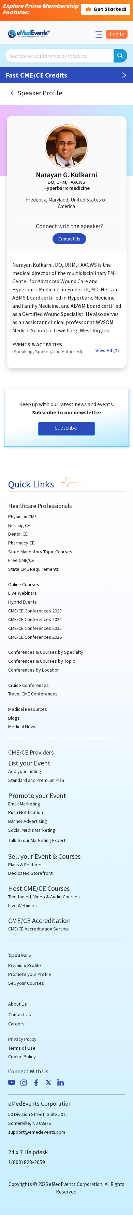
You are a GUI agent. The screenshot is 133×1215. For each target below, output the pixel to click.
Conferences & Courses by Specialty (45, 652)
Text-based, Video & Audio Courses (44, 897)
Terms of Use (21, 1048)
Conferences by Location (34, 670)
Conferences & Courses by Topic (41, 661)
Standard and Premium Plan (36, 780)
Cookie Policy (22, 1056)
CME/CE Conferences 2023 (35, 611)
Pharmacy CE (21, 543)
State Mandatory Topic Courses (40, 552)
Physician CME (22, 516)
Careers (16, 1024)
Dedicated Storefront (30, 873)
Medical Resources (27, 709)
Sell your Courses (26, 983)
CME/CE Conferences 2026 (35, 637)
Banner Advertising (27, 821)
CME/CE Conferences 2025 (35, 628)
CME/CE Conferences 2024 (35, 619)
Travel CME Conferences (33, 694)
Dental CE (18, 534)
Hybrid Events (22, 602)
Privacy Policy (22, 1039)
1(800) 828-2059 (26, 1162)
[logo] (29, 33)
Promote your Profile (29, 974)
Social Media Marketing (31, 830)
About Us (17, 1004)
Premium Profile (24, 965)
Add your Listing (24, 771)
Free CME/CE (21, 560)
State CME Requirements (33, 569)
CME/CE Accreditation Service (38, 929)
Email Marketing (24, 804)
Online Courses (23, 584)
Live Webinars (22, 593)
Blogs (14, 718)
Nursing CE (19, 525)
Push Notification (25, 812)
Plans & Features (25, 864)
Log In (116, 34)
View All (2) (107, 350)
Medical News (22, 726)
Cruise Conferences (28, 685)
